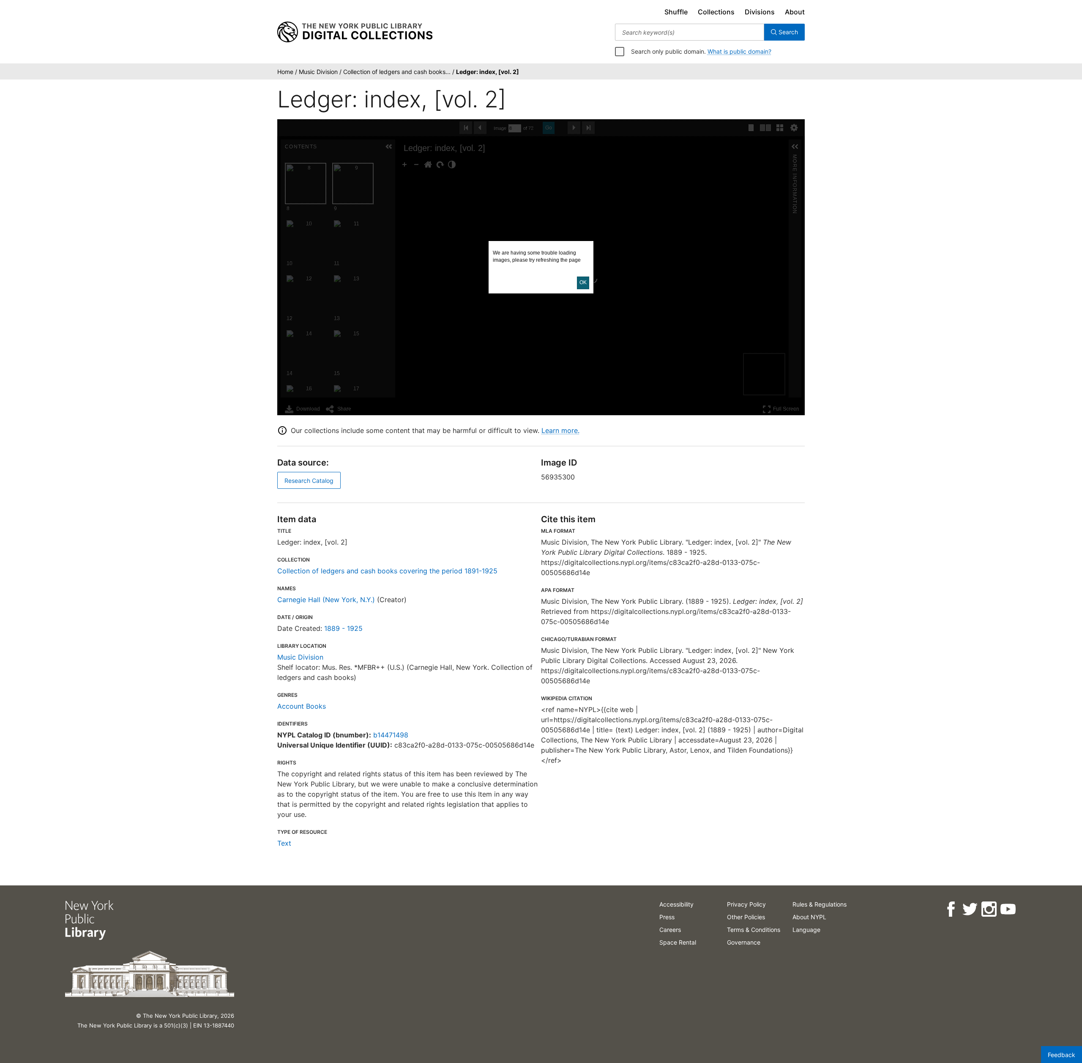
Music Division (300, 657)
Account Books (301, 706)
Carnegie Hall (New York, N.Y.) (326, 599)
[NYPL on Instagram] (989, 909)
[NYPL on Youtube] (1008, 909)
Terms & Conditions (753, 929)
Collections (716, 12)
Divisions (760, 12)
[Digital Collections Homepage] (354, 32)
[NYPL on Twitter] (970, 909)
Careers (670, 929)
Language (806, 929)
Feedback (1061, 1054)
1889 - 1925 (343, 628)
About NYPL (809, 917)
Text (284, 843)
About (795, 12)
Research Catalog (308, 480)
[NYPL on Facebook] (951, 909)
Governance (743, 942)
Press (667, 917)
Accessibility (676, 904)
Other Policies (746, 917)
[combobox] (689, 32)
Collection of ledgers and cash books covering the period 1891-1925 (387, 571)
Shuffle (676, 12)
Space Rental (677, 942)
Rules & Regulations (819, 904)
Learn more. (560, 430)
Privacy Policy (746, 904)
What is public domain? (739, 51)
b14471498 (390, 735)
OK (583, 282)
